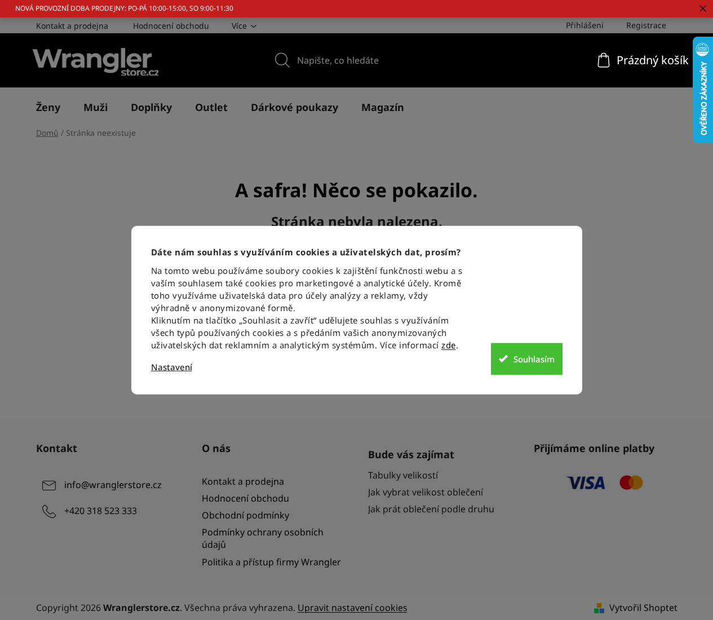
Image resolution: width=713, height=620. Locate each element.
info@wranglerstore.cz (113, 485)
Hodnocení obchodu (171, 25)
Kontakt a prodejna (72, 25)
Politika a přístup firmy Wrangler (271, 562)
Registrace (646, 25)
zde (448, 345)
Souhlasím (534, 358)
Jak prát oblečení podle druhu (431, 509)
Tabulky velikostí (403, 475)
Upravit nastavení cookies (353, 607)
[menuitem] (48, 107)
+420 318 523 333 (100, 510)
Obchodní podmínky (245, 515)
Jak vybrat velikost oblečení (425, 492)
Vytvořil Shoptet (643, 607)
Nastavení (171, 367)
